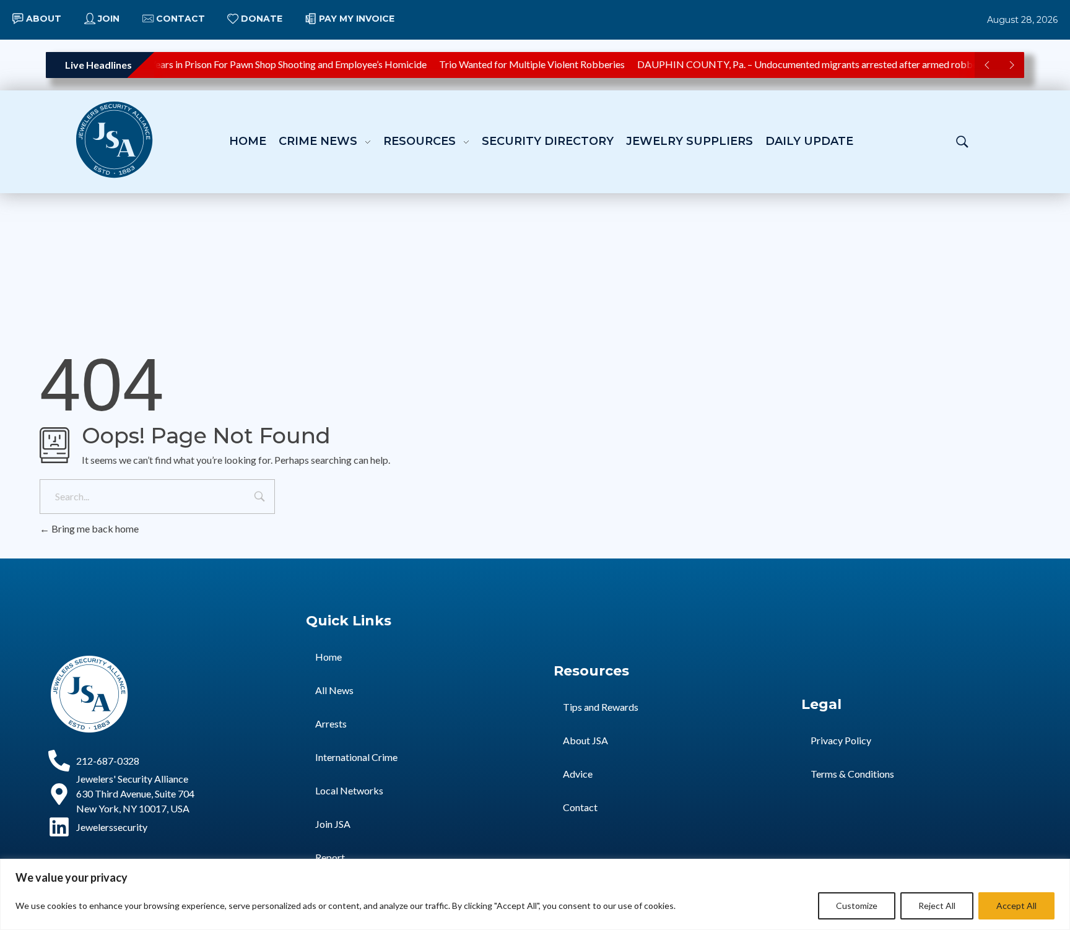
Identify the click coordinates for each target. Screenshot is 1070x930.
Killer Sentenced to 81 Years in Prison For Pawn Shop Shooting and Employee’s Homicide (234, 64)
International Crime (356, 757)
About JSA (585, 740)
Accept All (1016, 905)
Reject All (936, 905)
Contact (580, 807)
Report (330, 857)
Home (328, 657)
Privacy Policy (841, 740)
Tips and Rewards (600, 707)
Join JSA (332, 824)
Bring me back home (94, 528)
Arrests (331, 723)
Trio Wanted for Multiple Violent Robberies (526, 64)
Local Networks (349, 790)
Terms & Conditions (852, 774)
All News (334, 690)
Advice (578, 774)
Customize (856, 905)
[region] (535, 894)
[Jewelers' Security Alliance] (114, 140)
